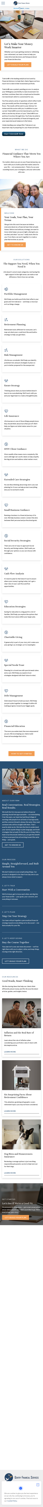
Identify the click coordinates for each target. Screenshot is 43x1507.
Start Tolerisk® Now (13, 134)
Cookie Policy (12, 1501)
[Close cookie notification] (38, 1485)
